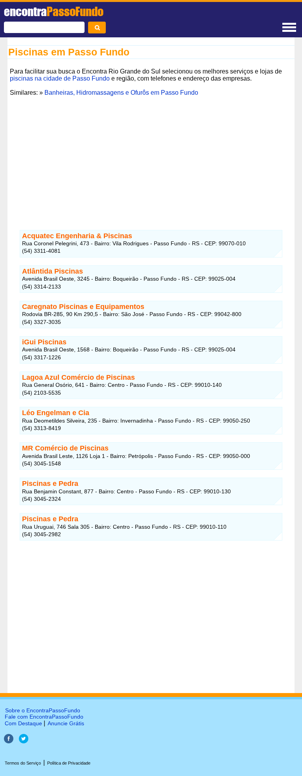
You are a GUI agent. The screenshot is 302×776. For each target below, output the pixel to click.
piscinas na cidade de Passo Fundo (60, 78)
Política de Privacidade (68, 763)
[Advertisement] (151, 154)
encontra (53, 11)
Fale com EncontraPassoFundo (44, 716)
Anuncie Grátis (66, 723)
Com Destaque (23, 723)
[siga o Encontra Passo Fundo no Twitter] (23, 741)
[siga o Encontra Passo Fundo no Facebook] (9, 741)
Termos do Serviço (23, 763)
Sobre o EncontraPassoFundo (42, 710)
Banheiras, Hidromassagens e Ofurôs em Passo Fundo (121, 92)
